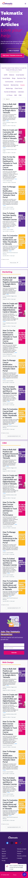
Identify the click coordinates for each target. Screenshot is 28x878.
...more (7, 120)
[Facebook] (7, 843)
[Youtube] (16, 843)
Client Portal (18, 88)
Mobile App (9, 88)
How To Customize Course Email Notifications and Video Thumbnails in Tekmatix (10, 239)
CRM (20, 95)
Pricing (3, 860)
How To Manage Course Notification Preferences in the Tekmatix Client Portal (10, 192)
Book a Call (4, 858)
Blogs (13, 78)
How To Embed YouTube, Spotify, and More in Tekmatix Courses (10, 216)
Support (4, 856)
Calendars (21, 92)
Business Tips (21, 78)
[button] (25, 3)
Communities (9, 82)
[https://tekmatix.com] (7, 3)
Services (4, 853)
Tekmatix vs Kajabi (21, 849)
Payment (6, 85)
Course (22, 85)
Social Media (6, 78)
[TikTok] (20, 843)
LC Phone (9, 95)
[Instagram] (12, 843)
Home (3, 849)
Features (4, 851)
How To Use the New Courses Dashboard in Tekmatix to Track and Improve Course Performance (10, 163)
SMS (15, 95)
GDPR (5, 75)
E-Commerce (19, 82)
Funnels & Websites (10, 92)
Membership (14, 85)
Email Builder (20, 75)
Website (11, 75)
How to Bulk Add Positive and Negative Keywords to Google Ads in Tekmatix (10, 108)
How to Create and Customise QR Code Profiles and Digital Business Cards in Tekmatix (10, 134)
